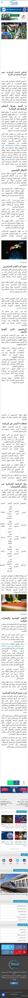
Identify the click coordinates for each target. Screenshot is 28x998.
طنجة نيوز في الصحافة (21, 934)
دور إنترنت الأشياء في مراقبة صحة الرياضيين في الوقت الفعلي (6, 803)
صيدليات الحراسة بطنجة (21, 908)
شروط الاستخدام (22, 929)
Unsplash (23, 262)
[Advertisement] (14, 55)
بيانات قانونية (23, 932)
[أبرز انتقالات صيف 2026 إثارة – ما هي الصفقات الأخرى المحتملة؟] (7, 819)
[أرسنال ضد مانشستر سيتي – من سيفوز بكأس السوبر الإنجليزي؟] (7, 835)
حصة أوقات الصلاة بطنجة (21, 906)
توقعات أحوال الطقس (22, 911)
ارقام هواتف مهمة (23, 914)
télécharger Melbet (12, 145)
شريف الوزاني (21, 308)
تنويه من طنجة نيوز (22, 937)
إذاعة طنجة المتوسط (22, 919)
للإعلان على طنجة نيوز (22, 940)
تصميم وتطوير (15, 994)
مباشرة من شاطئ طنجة (21, 917)
